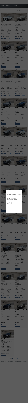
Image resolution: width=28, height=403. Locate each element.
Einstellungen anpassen (14, 210)
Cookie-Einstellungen (12, 202)
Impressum (11, 203)
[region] (14, 201)
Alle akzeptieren (14, 205)
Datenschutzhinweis (18, 202)
